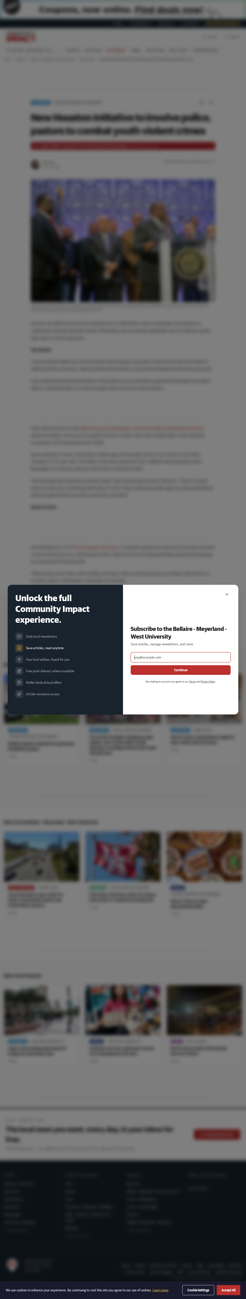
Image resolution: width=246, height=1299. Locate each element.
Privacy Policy (208, 681)
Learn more (160, 1290)
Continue (180, 670)
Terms (192, 681)
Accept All (228, 1290)
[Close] (227, 594)
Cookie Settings (198, 1290)
